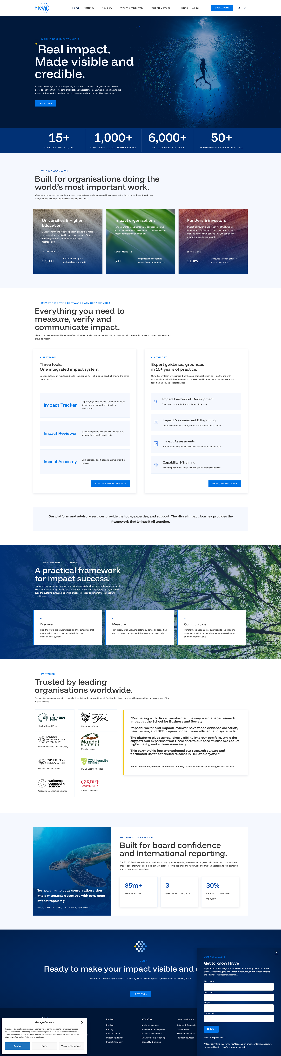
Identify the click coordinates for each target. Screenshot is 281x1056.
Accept (17, 1046)
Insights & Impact (161, 7)
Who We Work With (131, 7)
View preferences (71, 1046)
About (196, 7)
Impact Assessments (179, 441)
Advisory (107, 7)
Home (75, 7)
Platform (88, 7)
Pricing (184, 7)
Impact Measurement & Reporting (189, 420)
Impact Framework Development (188, 399)
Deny (44, 1046)
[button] (82, 1022)
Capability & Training (179, 462)
